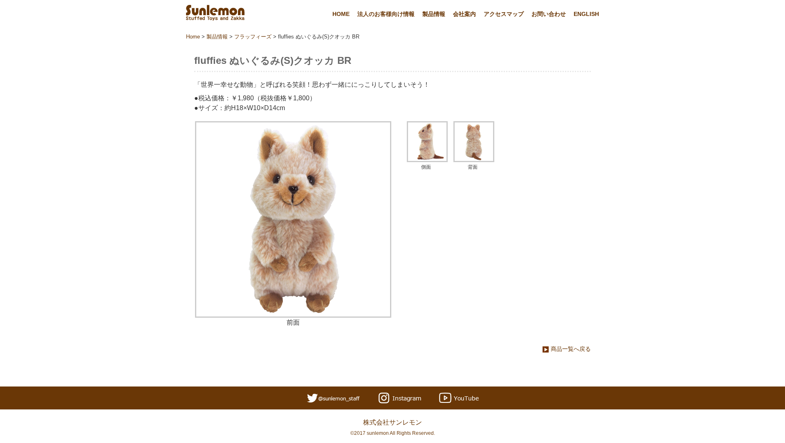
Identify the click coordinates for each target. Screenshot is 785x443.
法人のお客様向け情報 (386, 14)
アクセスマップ (504, 14)
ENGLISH (586, 14)
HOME (341, 14)
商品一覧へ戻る (571, 349)
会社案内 (464, 14)
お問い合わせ (549, 14)
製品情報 (433, 14)
